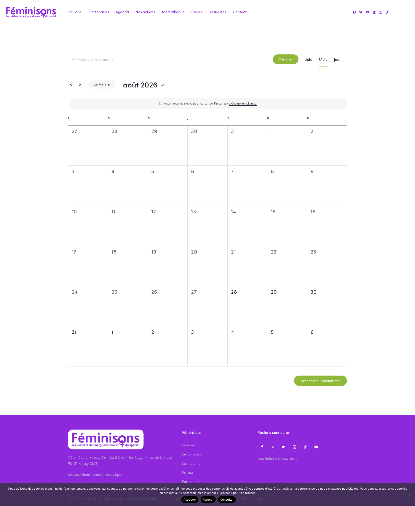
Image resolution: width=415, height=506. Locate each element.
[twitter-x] (273, 447)
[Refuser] (409, 494)
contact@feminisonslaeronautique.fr (96, 474)
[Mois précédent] (70, 84)
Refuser (208, 499)
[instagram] (295, 447)
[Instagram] (380, 12)
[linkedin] (284, 447)
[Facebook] (354, 12)
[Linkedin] (374, 12)
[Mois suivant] (80, 84)
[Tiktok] (387, 12)
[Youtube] (367, 12)
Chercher (285, 59)
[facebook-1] (262, 447)
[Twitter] (361, 12)
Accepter (190, 499)
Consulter (227, 499)
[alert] (208, 103)
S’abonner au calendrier (319, 380)
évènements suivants (243, 103)
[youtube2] (316, 447)
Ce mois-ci (101, 84)
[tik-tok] (305, 447)
